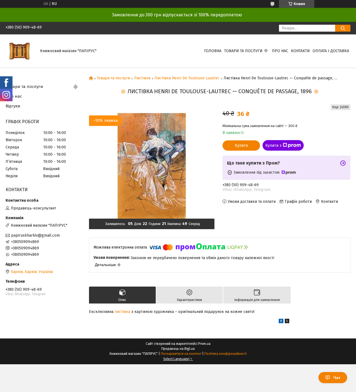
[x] (287, 322)
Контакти (300, 51)
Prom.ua (204, 344)
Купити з (273, 145)
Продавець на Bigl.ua (178, 349)
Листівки (142, 78)
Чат (336, 377)
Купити (241, 145)
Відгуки (13, 105)
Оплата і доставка (331, 51)
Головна (212, 51)
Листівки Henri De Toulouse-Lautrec (186, 78)
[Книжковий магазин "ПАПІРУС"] (19, 51)
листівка (122, 311)
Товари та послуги (243, 51)
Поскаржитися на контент (181, 354)
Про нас (280, 51)
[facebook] (281, 322)
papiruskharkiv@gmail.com (35, 235)
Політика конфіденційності (225, 354)
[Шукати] (342, 28)
